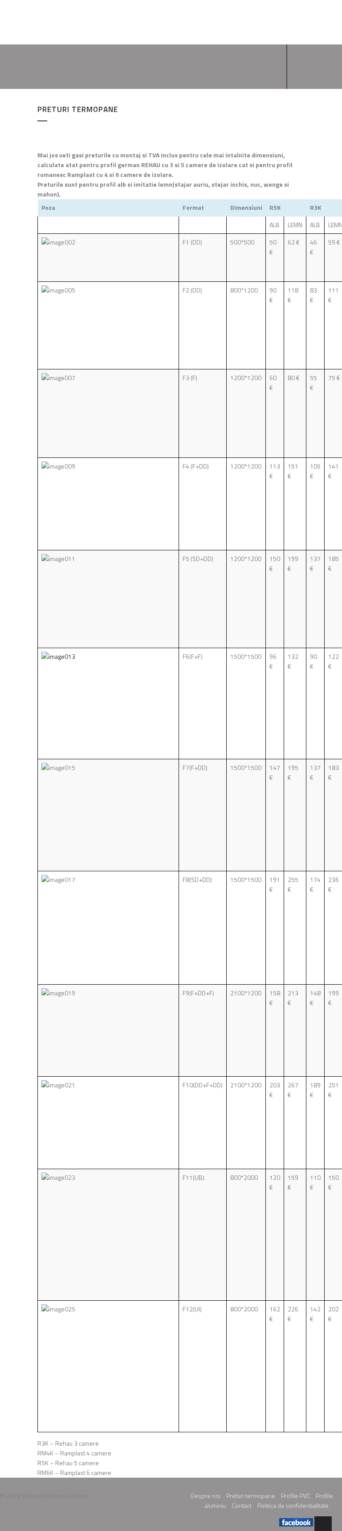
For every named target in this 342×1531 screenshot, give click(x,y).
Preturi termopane (250, 1495)
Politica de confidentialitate (293, 1505)
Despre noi (205, 1495)
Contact (242, 1505)
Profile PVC (295, 1495)
